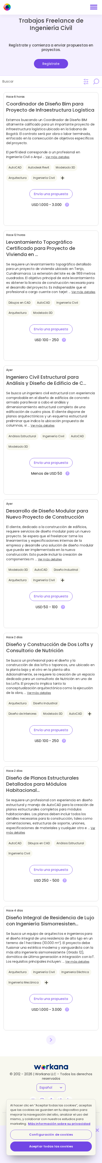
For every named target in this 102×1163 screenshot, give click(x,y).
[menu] (94, 7)
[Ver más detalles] (67, 204)
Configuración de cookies (51, 1134)
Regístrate (51, 63)
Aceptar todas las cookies (51, 1146)
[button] (51, 194)
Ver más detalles (58, 157)
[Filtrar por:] (86, 82)
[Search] (96, 81)
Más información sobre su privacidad (59, 1123)
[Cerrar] (97, 1130)
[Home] (7, 7)
